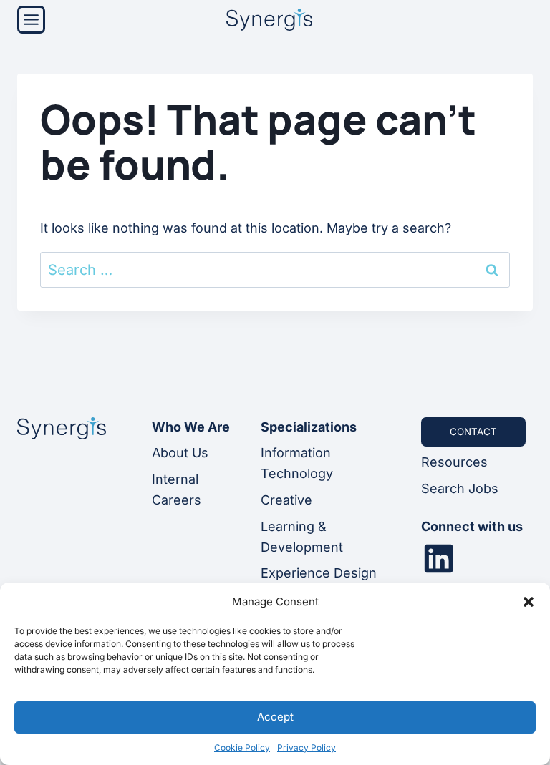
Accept (275, 716)
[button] (528, 602)
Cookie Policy (242, 747)
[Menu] (31, 20)
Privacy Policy (306, 747)
